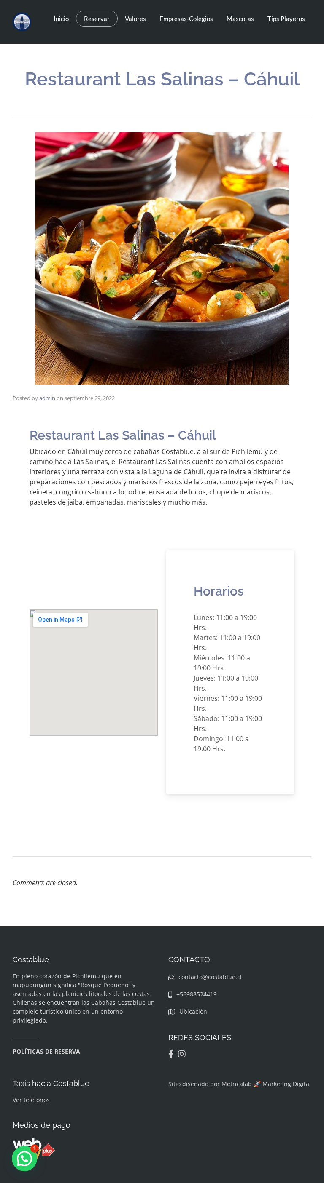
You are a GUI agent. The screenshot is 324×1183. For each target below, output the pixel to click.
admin (47, 398)
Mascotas (240, 18)
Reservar (97, 18)
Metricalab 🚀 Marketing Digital (266, 1084)
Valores (135, 18)
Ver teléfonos (31, 1100)
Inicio (61, 18)
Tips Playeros (286, 18)
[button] (24, 1158)
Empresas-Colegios (186, 18)
